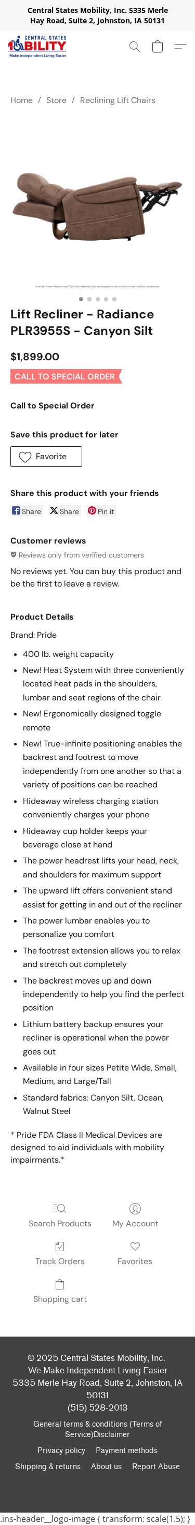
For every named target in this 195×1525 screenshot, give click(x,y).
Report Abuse (156, 1466)
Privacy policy (61, 1450)
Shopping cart (60, 1299)
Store (56, 100)
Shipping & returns (48, 1466)
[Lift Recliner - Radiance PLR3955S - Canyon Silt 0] (97, 203)
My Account (135, 1223)
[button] (37, 46)
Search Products (60, 1223)
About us (106, 1466)
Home (21, 100)
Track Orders (60, 1261)
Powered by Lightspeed (97, 1485)
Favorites (135, 1261)
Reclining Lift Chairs (117, 100)
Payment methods (127, 1450)
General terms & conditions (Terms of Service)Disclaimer (97, 1429)
